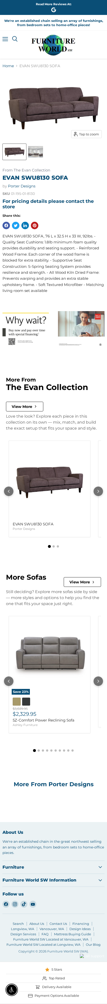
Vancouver (86, 947)
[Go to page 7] (60, 750)
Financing (80, 924)
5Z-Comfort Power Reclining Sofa (43, 720)
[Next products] (98, 491)
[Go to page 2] (54, 546)
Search (18, 924)
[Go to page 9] (68, 750)
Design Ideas (80, 929)
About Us (36, 924)
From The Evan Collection (26, 170)
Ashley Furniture (25, 725)
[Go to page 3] (58, 546)
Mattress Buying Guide (72, 934)
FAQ (45, 934)
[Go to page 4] (47, 750)
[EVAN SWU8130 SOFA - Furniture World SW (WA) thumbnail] (36, 152)
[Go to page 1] (49, 546)
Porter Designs (21, 186)
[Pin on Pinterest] (34, 225)
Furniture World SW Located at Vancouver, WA (50, 939)
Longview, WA (22, 929)
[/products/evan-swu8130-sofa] (49, 481)
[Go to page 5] (51, 750)
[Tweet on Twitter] (15, 225)
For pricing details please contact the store (48, 204)
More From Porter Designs (54, 784)
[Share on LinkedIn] (25, 225)
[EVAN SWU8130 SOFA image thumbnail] (14, 152)
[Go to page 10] (72, 750)
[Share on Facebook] (6, 225)
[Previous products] (8, 491)
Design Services (23, 934)
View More (22, 406)
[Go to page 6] (55, 750)
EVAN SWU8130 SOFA (33, 524)
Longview (66, 962)
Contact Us (58, 924)
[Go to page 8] (64, 750)
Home (8, 66)
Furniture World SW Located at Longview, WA (43, 945)
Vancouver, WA (52, 929)
